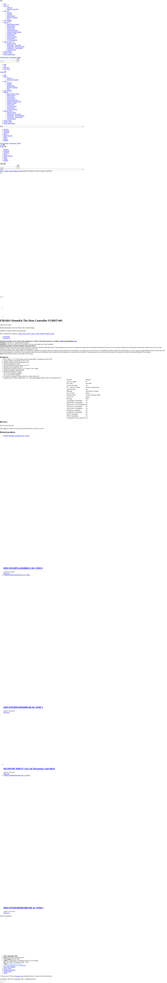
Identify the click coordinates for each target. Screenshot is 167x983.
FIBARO (6, 129)
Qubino (5, 139)
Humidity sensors (12, 103)
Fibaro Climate (31, 333)
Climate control (7, 111)
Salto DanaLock (7, 135)
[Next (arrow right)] (2, 982)
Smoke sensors (11, 98)
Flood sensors (11, 97)
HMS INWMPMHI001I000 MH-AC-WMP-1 (23, 908)
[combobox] (8, 61)
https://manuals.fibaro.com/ (69, 341)
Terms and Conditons (9, 967)
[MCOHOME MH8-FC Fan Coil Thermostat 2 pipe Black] (29, 765)
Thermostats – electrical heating (15, 115)
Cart (4, 66)
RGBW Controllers (12, 87)
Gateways (9, 78)
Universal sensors (12, 106)
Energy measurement (9, 123)
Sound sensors (11, 108)
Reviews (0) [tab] (6, 338)
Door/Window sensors (13, 94)
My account (6, 69)
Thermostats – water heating (14, 117)
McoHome (6, 131)
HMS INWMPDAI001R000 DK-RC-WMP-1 (23, 707)
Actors (5, 81)
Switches (9, 83)
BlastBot (5, 140)
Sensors (5, 92)
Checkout (6, 67)
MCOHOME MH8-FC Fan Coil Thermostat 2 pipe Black (29, 768)
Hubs (4, 76)
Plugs (8, 89)
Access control (7, 120)
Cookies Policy (7, 971)
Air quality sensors (12, 109)
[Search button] (17, 60)
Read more (6, 573)
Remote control (7, 122)
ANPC (5, 973)
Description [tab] (6, 336)
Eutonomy (6, 132)
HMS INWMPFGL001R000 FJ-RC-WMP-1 (23, 568)
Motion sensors (11, 95)
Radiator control (11, 112)
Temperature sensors (12, 100)
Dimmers (9, 84)
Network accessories (12, 79)
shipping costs (19, 976)
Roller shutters (11, 86)
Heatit (5, 137)
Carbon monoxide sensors (14, 101)
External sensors (11, 119)
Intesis (5, 134)
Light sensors (10, 104)
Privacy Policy (7, 968)
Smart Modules (7, 90)
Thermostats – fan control (14, 114)
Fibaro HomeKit (40, 333)
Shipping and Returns (9, 970)
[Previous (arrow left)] (0, 982)
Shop (4, 64)
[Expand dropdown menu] (9, 92)
